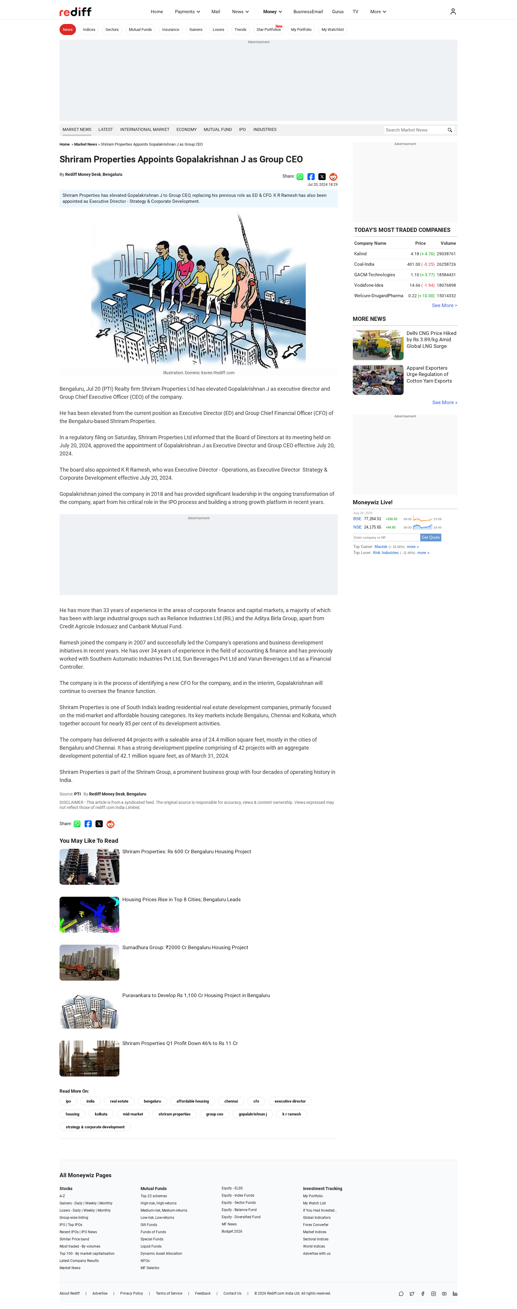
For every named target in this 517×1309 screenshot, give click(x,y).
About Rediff (70, 1293)
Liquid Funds (151, 1246)
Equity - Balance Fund (239, 1210)
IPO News (89, 1232)
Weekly (91, 1203)
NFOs (145, 1261)
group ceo (214, 1114)
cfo (256, 1101)
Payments (185, 11)
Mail (216, 11)
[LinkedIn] (455, 1294)
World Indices (314, 1246)
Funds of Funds (153, 1232)
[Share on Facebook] (311, 176)
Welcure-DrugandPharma (378, 295)
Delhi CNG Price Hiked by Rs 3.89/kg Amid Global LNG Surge (432, 339)
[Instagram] (433, 1294)
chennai (231, 1101)
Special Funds (152, 1239)
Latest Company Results (79, 1261)
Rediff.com (276, 1293)
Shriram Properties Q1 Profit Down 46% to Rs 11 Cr (180, 1043)
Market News (77, 129)
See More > (444, 305)
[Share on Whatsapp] (300, 176)
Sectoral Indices (316, 1239)
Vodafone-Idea (368, 285)
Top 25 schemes (154, 1196)
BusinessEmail (308, 11)
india (90, 1101)
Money (270, 11)
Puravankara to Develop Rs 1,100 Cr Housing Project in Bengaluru (196, 995)
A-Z (62, 1196)
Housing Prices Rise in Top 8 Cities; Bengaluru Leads (181, 899)
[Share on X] (412, 1294)
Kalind (360, 253)
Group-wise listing (74, 1218)
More (375, 11)
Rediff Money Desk (83, 174)
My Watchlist (333, 29)
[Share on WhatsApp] (401, 1294)
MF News (229, 1224)
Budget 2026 (232, 1231)
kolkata (101, 1114)
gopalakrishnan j (253, 1114)
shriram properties (175, 1114)
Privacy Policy (131, 1293)
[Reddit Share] (332, 176)
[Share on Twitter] (322, 176)
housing (72, 1114)
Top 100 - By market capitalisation (87, 1253)
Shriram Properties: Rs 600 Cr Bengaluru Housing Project (186, 851)
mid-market (133, 1114)
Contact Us (232, 1293)
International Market (144, 129)
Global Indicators (317, 1218)
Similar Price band (74, 1239)
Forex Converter (316, 1225)
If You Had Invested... (320, 1210)
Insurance (170, 29)
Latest (105, 129)
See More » (444, 402)
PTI (77, 794)
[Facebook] (422, 1294)
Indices (89, 29)
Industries (264, 129)
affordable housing (193, 1101)
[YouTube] (444, 1294)
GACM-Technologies (374, 274)
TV (355, 11)
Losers (218, 29)
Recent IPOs (69, 1232)
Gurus (338, 11)
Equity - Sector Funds (239, 1203)
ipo (68, 1101)
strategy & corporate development (95, 1127)
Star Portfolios (269, 29)
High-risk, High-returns (159, 1203)
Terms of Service (169, 1293)
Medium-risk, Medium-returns (164, 1210)
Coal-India (364, 264)
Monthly (105, 1203)
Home (157, 11)
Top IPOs (75, 1225)
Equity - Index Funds (238, 1195)
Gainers (196, 29)
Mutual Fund (218, 129)
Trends (241, 29)
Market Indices (314, 1232)
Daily (78, 1203)
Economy (187, 129)
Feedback (203, 1293)
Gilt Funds (149, 1225)
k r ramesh (291, 1114)
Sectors (112, 29)
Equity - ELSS (232, 1188)
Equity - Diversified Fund (241, 1217)
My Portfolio (301, 29)
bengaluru (152, 1101)
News (238, 11)
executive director (290, 1101)
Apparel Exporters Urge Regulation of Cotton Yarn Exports (429, 374)
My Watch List (314, 1203)
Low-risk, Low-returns (157, 1218)
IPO (242, 129)
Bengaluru (112, 174)
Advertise (99, 1293)
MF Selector (150, 1268)
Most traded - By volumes (80, 1246)
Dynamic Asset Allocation (161, 1253)
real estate (119, 1101)
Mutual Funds (140, 29)
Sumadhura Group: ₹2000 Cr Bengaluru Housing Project (185, 947)
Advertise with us (317, 1253)
